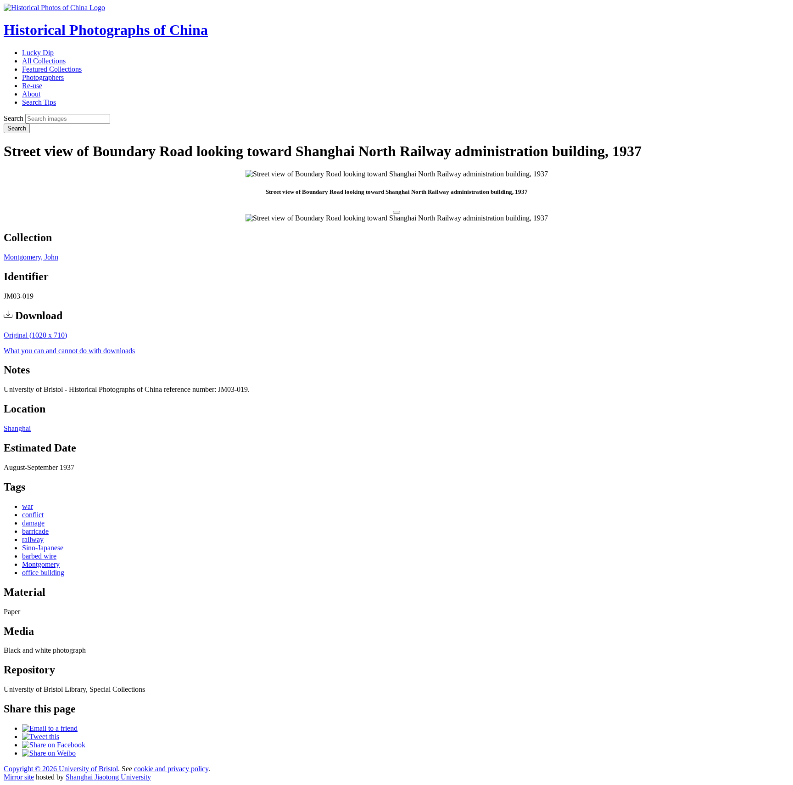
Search (13, 118)
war (27, 506)
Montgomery (41, 564)
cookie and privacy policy (171, 769)
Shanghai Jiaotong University (108, 777)
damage (33, 523)
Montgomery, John (31, 257)
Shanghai (17, 428)
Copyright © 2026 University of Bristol (61, 769)
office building (43, 572)
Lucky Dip (38, 52)
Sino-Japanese (42, 548)
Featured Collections (52, 69)
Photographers (43, 77)
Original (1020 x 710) (35, 335)
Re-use (32, 86)
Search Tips (39, 102)
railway (33, 539)
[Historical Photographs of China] (54, 7)
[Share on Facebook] (53, 745)
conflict (33, 515)
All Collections (44, 61)
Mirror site (19, 777)
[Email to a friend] (50, 728)
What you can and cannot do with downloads (69, 351)
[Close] (396, 212)
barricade (35, 531)
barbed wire (39, 556)
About (31, 94)
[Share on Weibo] (49, 753)
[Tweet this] (40, 736)
